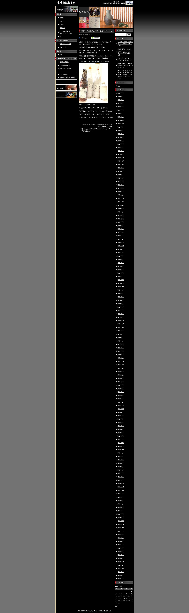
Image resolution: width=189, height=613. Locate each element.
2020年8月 (121, 334)
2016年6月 (121, 500)
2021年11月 (121, 283)
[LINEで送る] (95, 38)
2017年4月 (121, 470)
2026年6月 (121, 100)
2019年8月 (121, 375)
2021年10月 (121, 286)
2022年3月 (121, 269)
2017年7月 (121, 460)
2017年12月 (121, 443)
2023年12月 (121, 198)
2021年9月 (121, 290)
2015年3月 (121, 551)
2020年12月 (121, 320)
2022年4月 (121, 266)
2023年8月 (121, 212)
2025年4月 (121, 147)
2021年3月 (121, 310)
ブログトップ (121, 30)
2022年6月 (121, 259)
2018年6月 (121, 422)
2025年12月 (121, 120)
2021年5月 (121, 303)
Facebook (66, 95)
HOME (66, 9)
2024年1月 (121, 195)
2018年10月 (121, 409)
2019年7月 (121, 378)
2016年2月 (121, 514)
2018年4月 (121, 429)
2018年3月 (121, 432)
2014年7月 (121, 578)
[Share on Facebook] (79, 38)
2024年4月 (121, 185)
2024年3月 (121, 188)
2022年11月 (121, 242)
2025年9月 (121, 130)
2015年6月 (121, 541)
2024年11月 (121, 161)
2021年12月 (121, 280)
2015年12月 (121, 521)
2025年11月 (121, 123)
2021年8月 (121, 293)
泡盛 (61, 36)
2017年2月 (121, 477)
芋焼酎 (61, 17)
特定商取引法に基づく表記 (67, 77)
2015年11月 (121, 524)
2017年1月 (121, 480)
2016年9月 (121, 494)
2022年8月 (121, 253)
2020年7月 (121, 337)
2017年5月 (121, 466)
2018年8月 (121, 415)
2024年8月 (121, 171)
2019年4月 (121, 388)
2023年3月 (121, 229)
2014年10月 (121, 568)
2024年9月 (121, 168)
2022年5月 (121, 263)
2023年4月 (121, 225)
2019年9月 (121, 371)
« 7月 (116, 606)
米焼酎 (61, 24)
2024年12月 (121, 157)
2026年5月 (121, 103)
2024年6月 (121, 178)
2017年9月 (121, 453)
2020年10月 (121, 327)
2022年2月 (121, 273)
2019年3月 (121, 392)
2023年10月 (121, 205)
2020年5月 (121, 344)
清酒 (61, 54)
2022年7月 (121, 256)
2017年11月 (121, 446)
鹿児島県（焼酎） (65, 65)
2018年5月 (121, 426)
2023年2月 (121, 232)
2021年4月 (121, 307)
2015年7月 (121, 538)
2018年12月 (121, 402)
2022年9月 (121, 249)
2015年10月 (121, 527)
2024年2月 (121, 191)
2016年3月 (121, 511)
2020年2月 (121, 354)
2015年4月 (121, 548)
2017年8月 (121, 456)
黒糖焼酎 (62, 28)
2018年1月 (121, 439)
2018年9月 (121, 412)
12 (124, 596)
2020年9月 (121, 331)
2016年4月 (121, 507)
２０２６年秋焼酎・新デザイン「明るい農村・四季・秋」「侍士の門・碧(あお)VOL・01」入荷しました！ (125, 74)
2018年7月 (121, 419)
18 (121, 598)
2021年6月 (121, 300)
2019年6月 (121, 382)
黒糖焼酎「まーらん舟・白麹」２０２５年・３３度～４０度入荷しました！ (125, 52)
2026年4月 (121, 106)
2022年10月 (121, 246)
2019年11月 (121, 364)
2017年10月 (121, 449)
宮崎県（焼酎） (64, 62)
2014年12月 (121, 561)
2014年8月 (121, 575)
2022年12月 (121, 239)
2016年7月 (121, 497)
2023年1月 (121, 235)
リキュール (63, 47)
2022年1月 (121, 276)
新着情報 (66, 87)
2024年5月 (121, 181)
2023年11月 (121, 202)
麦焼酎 (61, 21)
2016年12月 (121, 483)
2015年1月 (121, 558)
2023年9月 (121, 208)
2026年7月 (121, 96)
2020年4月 (121, 348)
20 (126, 598)
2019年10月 (121, 368)
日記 (119, 86)
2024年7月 (121, 174)
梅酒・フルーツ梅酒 (65, 44)
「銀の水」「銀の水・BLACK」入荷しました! (124, 59)
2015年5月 (121, 544)
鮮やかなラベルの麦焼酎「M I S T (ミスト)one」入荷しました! (125, 65)
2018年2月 (121, 436)
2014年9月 (121, 572)
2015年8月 (121, 534)
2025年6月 (121, 140)
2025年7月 (121, 137)
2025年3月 (121, 151)
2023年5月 (121, 222)
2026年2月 (121, 113)
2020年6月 (121, 341)
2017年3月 (121, 473)
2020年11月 (121, 324)
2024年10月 (121, 164)
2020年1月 (121, 358)
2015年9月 (121, 531)
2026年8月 (121, 93)
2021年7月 (121, 297)
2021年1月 (121, 317)
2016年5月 (121, 504)
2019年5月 (121, 385)
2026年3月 (121, 110)
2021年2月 (121, 314)
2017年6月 (121, 463)
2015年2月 (121, 555)
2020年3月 (121, 351)
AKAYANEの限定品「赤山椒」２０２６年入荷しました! (125, 43)
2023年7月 (121, 215)
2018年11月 (121, 405)
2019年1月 (121, 398)
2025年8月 (121, 134)
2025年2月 (121, 154)
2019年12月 (121, 361)
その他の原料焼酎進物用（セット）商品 (66, 32)
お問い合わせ (63, 74)
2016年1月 (121, 517)
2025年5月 (121, 144)
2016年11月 (121, 487)
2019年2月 (121, 395)
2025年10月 (121, 127)
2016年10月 (121, 490)
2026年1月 (121, 117)
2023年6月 (121, 219)
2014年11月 (121, 565)
